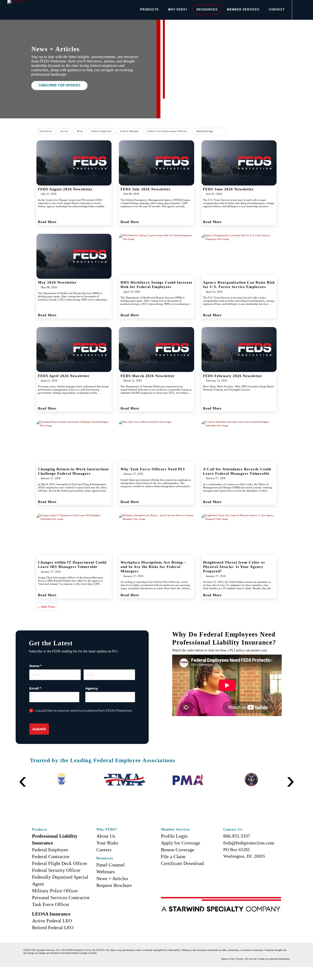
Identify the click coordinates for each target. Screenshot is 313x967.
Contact (277, 9)
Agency (91, 688)
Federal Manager (129, 131)
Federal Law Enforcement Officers (167, 131)
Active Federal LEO (52, 920)
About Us (105, 836)
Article (64, 131)
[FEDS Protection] (17, 1)
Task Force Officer (50, 904)
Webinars (105, 871)
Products (149, 9)
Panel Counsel (110, 864)
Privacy (240, 958)
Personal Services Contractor (61, 897)
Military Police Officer (55, 890)
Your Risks (107, 842)
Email (42, 688)
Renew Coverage (177, 849)
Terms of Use (227, 958)
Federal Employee (101, 131)
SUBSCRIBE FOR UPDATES (59, 85)
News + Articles (112, 878)
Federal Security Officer (56, 870)
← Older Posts (46, 606)
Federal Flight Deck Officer (59, 863)
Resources (207, 9)
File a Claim (173, 856)
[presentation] (23, 773)
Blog (80, 131)
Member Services (243, 9)
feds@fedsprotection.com (248, 842)
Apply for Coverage (180, 842)
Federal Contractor (50, 856)
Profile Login (174, 836)
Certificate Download (182, 863)
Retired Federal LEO (52, 927)
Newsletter (45, 131)
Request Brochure (114, 885)
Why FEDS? (177, 9)
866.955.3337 (236, 836)
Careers (104, 849)
